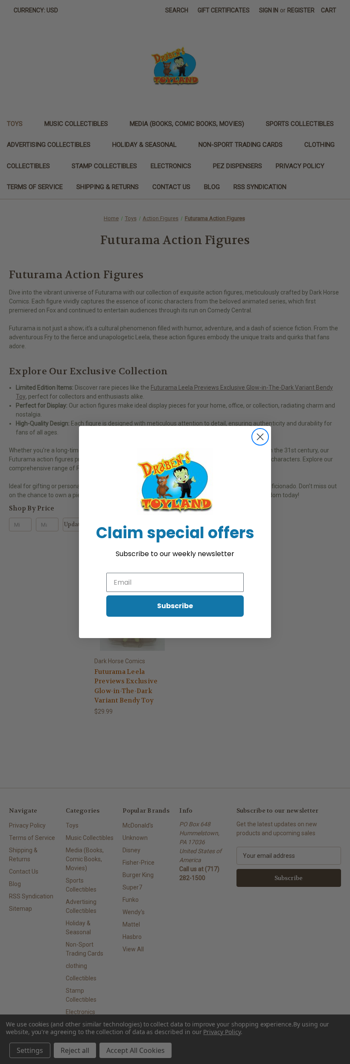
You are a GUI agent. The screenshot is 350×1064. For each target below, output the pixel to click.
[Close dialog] (260, 436)
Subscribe (175, 606)
